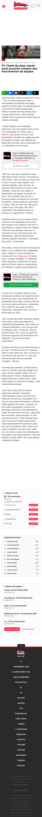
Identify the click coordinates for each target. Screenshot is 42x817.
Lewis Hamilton (13, 548)
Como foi (33, 505)
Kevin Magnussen (20, 256)
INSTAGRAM (21, 755)
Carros (21, 724)
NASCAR (21, 703)
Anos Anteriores (21, 677)
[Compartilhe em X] (23, 93)
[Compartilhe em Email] (17, 93)
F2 (21, 687)
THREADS (21, 760)
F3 (21, 693)
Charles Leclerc (13, 556)
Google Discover (20, 160)
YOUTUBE (21, 745)
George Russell (13, 545)
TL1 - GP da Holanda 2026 (14, 621)
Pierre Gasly (11, 573)
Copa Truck (21, 719)
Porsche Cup (21, 713)
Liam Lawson (12, 570)
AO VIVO (21, 656)
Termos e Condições (21, 790)
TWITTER (21, 750)
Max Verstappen (13, 559)
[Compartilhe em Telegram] (29, 93)
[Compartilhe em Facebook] (11, 93)
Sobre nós (21, 734)
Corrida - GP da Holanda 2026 (16, 590)
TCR (21, 708)
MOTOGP (21, 698)
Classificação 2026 (21, 672)
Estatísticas (21, 682)
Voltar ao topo (21, 647)
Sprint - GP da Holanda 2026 (15, 606)
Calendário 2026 (21, 667)
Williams (5, 135)
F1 (3, 59)
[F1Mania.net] (21, 5)
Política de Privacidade (21, 784)
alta (27, 333)
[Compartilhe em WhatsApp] (5, 93)
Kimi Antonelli (12, 541)
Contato (21, 739)
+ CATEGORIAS (21, 729)
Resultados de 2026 (12, 629)
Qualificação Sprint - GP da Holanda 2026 (20, 614)
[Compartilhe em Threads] (36, 93)
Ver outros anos (27, 629)
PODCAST (21, 765)
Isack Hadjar (12, 566)
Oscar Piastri (12, 563)
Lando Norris (12, 552)
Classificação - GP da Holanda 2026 (18, 598)
